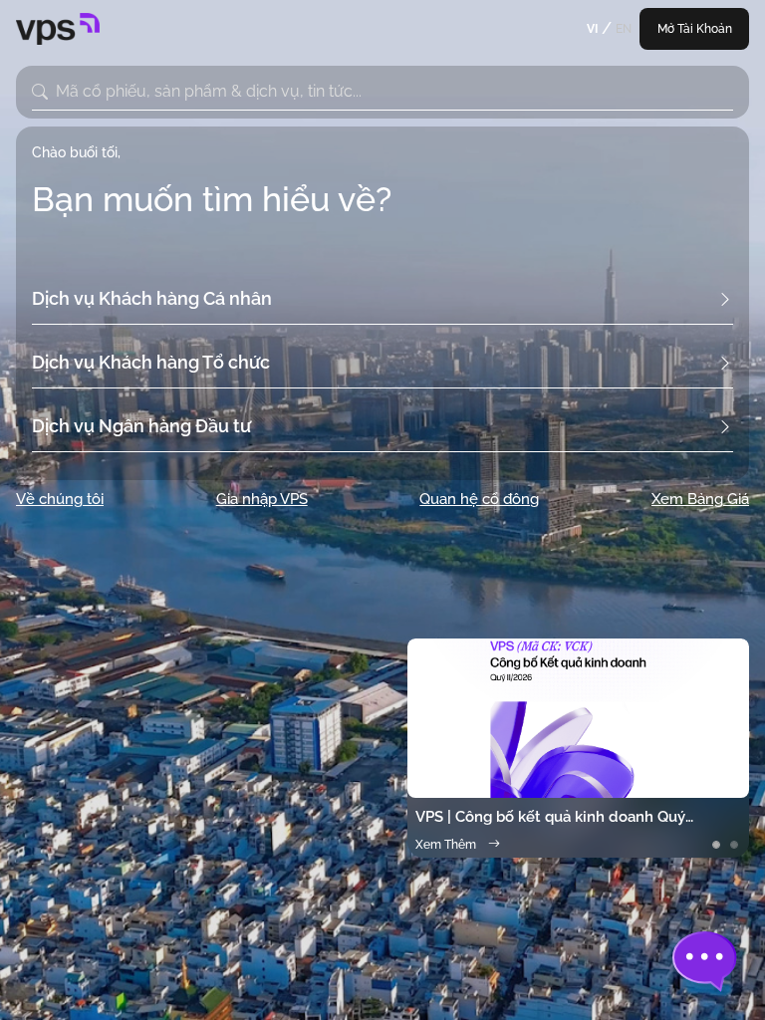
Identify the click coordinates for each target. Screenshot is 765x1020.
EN (624, 29)
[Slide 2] (734, 845)
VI (592, 29)
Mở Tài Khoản (694, 29)
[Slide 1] (716, 845)
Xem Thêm (445, 845)
